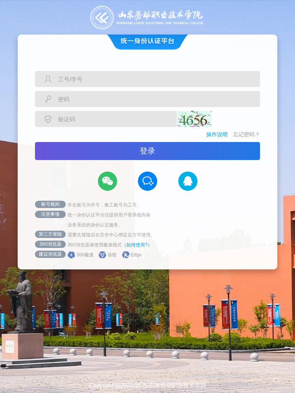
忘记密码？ (246, 134)
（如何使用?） (137, 245)
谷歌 (112, 255)
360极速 (85, 255)
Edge (136, 255)
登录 (147, 151)
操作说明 (217, 134)
